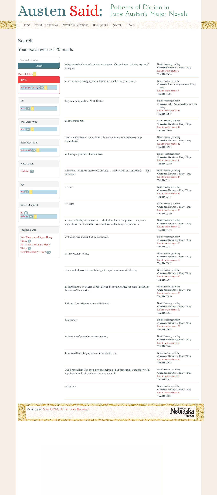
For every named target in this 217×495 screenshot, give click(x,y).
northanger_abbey (29, 87)
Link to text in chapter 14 (168, 160)
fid (21, 212)
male (22, 108)
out (22, 191)
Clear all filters (26, 74)
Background (100, 25)
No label (24, 171)
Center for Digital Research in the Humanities (65, 409)
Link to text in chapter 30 (168, 259)
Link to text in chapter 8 (168, 70)
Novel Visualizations (75, 25)
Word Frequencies (46, 25)
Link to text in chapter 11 (168, 110)
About (130, 25)
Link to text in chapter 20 (168, 210)
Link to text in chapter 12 (168, 127)
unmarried (25, 150)
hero (22, 129)
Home (26, 25)
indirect (24, 216)
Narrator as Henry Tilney (33, 251)
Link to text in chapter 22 (168, 243)
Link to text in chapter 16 (168, 193)
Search (117, 25)
